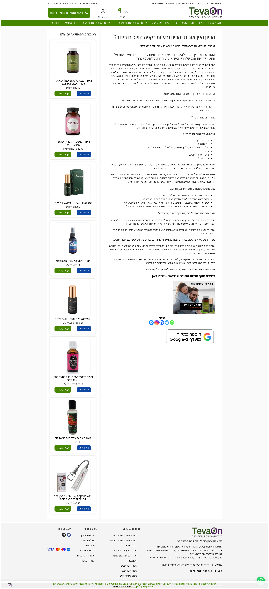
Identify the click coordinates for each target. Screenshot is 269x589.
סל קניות (123, 16)
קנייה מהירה (63, 93)
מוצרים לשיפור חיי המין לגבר (123, 535)
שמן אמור (132, 560)
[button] (131, 22)
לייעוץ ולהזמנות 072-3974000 (66, 13)
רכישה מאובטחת (87, 550)
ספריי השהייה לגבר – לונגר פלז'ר (72, 319)
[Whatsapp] (172, 322)
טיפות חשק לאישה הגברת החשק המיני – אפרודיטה (73, 378)
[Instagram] (156, 322)
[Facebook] (161, 322)
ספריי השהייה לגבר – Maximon (73, 261)
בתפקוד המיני (155, 164)
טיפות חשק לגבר (129, 570)
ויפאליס (208, 249)
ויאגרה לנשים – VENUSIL (125, 555)
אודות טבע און (202, 3)
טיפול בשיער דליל (128, 575)
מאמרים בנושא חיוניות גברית (194, 45)
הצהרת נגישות (88, 560)
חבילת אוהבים (130, 545)
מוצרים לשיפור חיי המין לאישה (123, 540)
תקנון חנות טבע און (86, 555)
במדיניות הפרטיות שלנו (124, 586)
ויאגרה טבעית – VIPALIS (125, 550)
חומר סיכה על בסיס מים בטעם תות (73, 438)
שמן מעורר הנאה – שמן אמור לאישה (73, 202)
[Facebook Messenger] (151, 322)
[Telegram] (167, 322)
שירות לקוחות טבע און (185, 3)
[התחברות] (103, 11)
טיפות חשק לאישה (128, 565)
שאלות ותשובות (157, 3)
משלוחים (170, 3)
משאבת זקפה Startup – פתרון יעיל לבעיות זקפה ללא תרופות (72, 497)
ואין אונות (123, 75)
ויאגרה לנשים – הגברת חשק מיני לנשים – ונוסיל (73, 143)
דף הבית (211, 45)
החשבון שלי (216, 3)
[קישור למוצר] (73, 60)
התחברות (103, 16)
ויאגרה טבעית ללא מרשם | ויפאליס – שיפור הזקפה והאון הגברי (73, 82)
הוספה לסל (84, 93)
